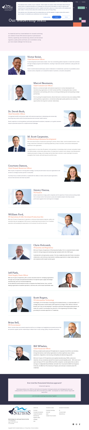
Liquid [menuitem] (47, 413)
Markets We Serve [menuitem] (64, 407)
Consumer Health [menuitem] (62, 412)
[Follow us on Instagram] (76, 424)
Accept (56, 17)
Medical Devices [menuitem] (62, 413)
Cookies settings (46, 17)
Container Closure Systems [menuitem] (51, 415)
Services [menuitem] (35, 407)
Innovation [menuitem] (35, 410)
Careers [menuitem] (83, 2)
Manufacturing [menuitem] (36, 415)
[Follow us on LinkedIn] (73, 424)
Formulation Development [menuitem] (38, 412)
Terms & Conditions (34, 428)
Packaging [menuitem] (35, 419)
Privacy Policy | (28, 428)
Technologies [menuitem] (50, 407)
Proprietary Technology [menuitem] (50, 410)
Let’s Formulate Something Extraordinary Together (44, 396)
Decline (66, 17)
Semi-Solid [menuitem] (48, 412)
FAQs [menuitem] (77, 2)
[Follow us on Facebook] (79, 424)
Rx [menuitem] (59, 410)
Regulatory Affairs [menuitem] (36, 417)
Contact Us (81, 7)
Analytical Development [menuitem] (37, 413)
